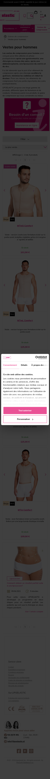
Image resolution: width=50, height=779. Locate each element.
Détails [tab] (24, 365)
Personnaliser (23, 419)
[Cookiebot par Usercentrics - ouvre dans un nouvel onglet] (35, 357)
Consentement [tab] (10, 365)
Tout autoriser (25, 410)
